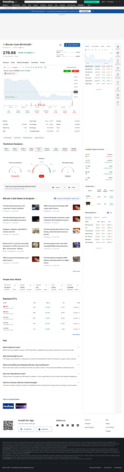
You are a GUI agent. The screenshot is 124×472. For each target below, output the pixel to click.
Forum (42, 62)
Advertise (88, 423)
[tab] (7, 149)
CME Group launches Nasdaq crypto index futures (16, 259)
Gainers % (96, 217)
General (6, 62)
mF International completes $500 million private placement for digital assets (56, 260)
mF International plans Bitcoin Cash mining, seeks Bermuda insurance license (56, 231)
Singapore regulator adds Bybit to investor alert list (15, 230)
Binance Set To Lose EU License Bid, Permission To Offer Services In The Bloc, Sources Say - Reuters (16, 246)
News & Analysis (23, 62)
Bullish (74, 187)
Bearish (58, 187)
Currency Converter (44, 8)
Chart (13, 62)
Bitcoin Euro (7, 285)
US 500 (87, 75)
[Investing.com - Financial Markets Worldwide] (10, 2)
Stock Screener (71, 5)
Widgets (108, 431)
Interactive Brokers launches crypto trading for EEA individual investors (57, 219)
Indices (87, 46)
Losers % (104, 217)
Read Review (111, 196)
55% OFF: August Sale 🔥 (91, 1)
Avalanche (38, 285)
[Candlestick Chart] (5, 67)
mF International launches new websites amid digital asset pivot (14, 219)
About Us (87, 420)
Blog (107, 420)
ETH (88, 160)
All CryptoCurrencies (20, 8)
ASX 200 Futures (89, 69)
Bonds (102, 46)
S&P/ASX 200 (89, 66)
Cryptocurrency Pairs (32, 8)
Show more (76, 271)
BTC (88, 154)
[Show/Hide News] (45, 67)
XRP (88, 172)
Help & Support (89, 427)
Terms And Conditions (95, 467)
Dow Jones (88, 78)
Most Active (88, 217)
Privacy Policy (108, 467)
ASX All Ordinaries (90, 72)
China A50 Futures (90, 80)
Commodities (95, 46)
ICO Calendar (67, 8)
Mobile (108, 423)
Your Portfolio (110, 427)
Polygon (22, 285)
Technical (34, 62)
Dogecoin (69, 285)
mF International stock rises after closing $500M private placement (56, 245)
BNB (88, 177)
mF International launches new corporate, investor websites (14, 207)
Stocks (108, 46)
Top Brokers (89, 186)
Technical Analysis (12, 144)
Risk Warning (118, 467)
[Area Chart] (8, 67)
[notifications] (117, 2)
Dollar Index (88, 83)
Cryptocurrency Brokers (56, 8)
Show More (76, 334)
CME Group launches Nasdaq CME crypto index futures (56, 207)
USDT (89, 166)
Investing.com (47, 211)
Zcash (53, 285)
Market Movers (90, 213)
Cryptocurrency (8, 8)
